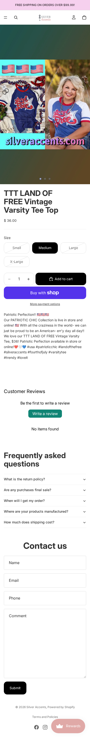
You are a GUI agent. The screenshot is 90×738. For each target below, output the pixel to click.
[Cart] (84, 17)
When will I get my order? (24, 501)
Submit (15, 688)
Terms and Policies (45, 717)
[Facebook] (36, 727)
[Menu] (5, 17)
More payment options (45, 304)
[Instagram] (45, 727)
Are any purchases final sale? (27, 490)
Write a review (45, 413)
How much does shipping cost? (29, 522)
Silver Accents (36, 707)
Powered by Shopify (61, 707)
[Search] (16, 17)
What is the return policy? (24, 479)
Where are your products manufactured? (36, 511)
